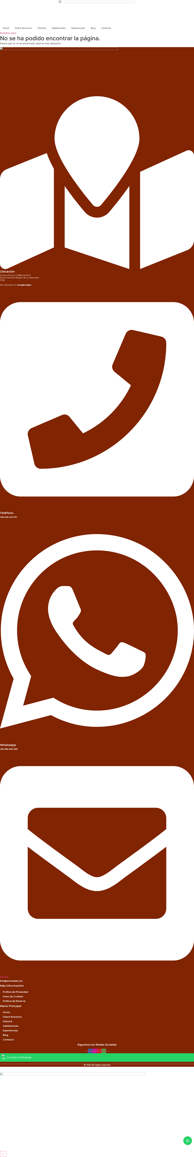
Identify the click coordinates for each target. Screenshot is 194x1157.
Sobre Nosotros (23, 28)
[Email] (97, 973)
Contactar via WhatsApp (19, 1057)
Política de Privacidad (15, 992)
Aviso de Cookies (13, 996)
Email (4, 977)
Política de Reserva (14, 1001)
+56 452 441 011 (8, 517)
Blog (93, 28)
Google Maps (24, 285)
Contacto (106, 28)
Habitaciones (59, 28)
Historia (42, 28)
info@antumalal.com (11, 981)
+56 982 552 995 (9, 749)
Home (6, 28)
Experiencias (78, 28)
